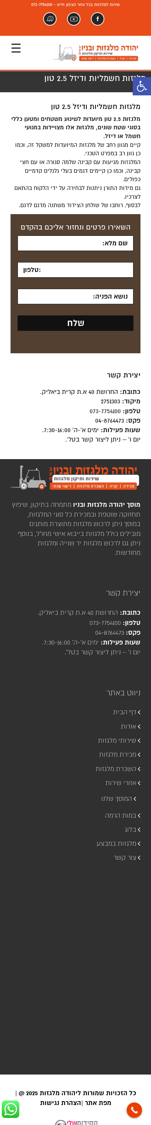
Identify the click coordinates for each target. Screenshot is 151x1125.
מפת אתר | (96, 1103)
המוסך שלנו (116, 798)
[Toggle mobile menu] (16, 49)
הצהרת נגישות (60, 1103)
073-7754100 (105, 411)
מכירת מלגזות (117, 754)
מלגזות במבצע (116, 843)
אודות (128, 726)
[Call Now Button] (134, 1110)
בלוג (130, 829)
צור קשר (124, 857)
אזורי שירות (120, 782)
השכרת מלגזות (116, 768)
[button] (142, 86)
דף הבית (124, 712)
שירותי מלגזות (117, 740)
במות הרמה (120, 815)
